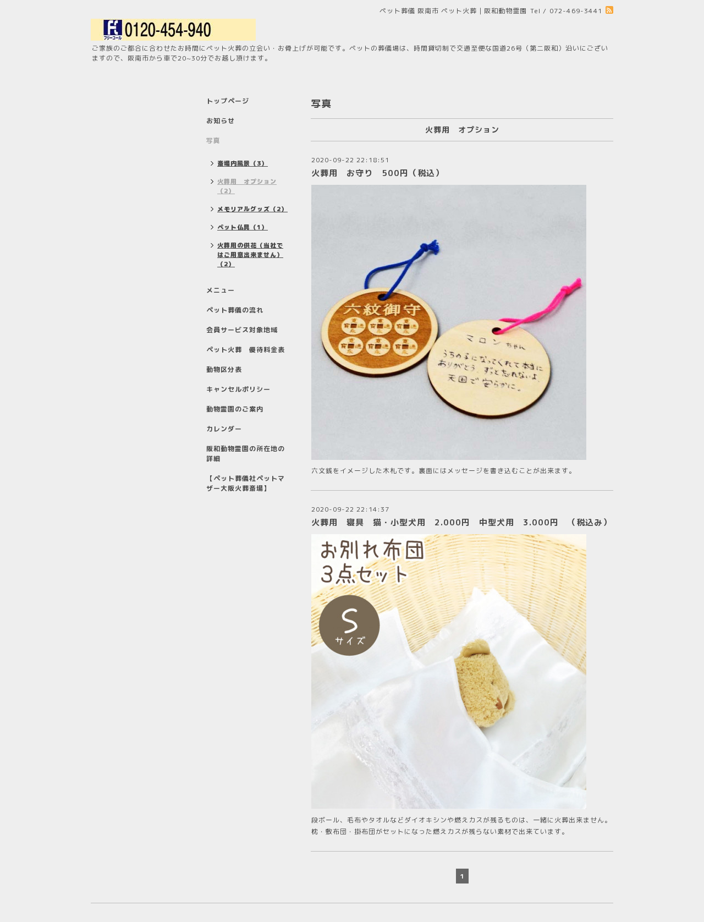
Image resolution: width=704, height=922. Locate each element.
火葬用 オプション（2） (247, 186)
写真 (213, 140)
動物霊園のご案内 (234, 409)
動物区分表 (224, 369)
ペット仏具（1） (242, 227)
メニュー (220, 290)
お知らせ (220, 120)
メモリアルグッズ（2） (252, 209)
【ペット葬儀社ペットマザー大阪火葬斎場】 (245, 483)
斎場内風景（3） (242, 163)
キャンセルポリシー (238, 389)
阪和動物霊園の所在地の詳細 (245, 453)
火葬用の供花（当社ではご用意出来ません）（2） (250, 254)
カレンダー (224, 428)
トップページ (227, 101)
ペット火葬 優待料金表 (245, 349)
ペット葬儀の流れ (234, 310)
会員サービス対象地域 (242, 329)
